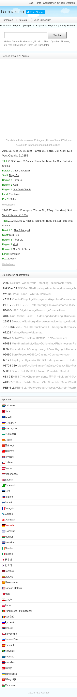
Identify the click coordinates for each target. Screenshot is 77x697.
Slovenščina (11, 639)
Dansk (8, 468)
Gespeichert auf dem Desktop (59, 3)
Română (9, 616)
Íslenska (9, 542)
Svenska (9, 656)
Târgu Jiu (14, 175)
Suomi (8, 502)
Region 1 (18, 25)
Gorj (15, 184)
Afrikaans (10, 405)
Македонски (11, 582)
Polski (8, 605)
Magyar (9, 536)
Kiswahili (10, 651)
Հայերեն (10, 422)
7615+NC (9, 327)
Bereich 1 (24, 20)
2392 (6, 282)
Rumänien (12, 12)
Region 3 (41, 25)
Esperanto (10, 485)
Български (11, 434)
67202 (7, 332)
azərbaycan (11, 428)
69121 (7, 360)
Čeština (9, 462)
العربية (8, 417)
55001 (7, 371)
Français (9, 508)
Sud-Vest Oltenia (22, 189)
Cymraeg (10, 685)
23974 (7, 321)
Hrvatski (9, 456)
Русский (9, 622)
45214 (7, 299)
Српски (9, 628)
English (9, 479)
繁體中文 (9, 451)
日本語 (8, 559)
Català (8, 439)
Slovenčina (11, 633)
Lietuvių (9, 576)
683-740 (8, 376)
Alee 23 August (22, 170)
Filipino (9, 496)
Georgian (10, 519)
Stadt (62, 25)
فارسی (8, 599)
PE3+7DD (9, 304)
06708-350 (10, 365)
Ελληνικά (10, 531)
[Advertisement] (38, 97)
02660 (7, 354)
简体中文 (9, 445)
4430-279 (9, 382)
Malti (7, 593)
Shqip (8, 411)
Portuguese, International (18, 611)
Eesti (7, 491)
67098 (7, 343)
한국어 (8, 565)
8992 (6, 349)
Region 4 (52, 25)
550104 (8, 310)
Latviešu (9, 571)
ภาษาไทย (10, 662)
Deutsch (9, 525)
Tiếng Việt (10, 679)
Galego (9, 514)
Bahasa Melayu (13, 588)
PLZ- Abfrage (37, 12)
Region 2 (29, 25)
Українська (11, 673)
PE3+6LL (8, 387)
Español (9, 645)
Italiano (9, 554)
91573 (7, 338)
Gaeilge (9, 548)
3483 (6, 315)
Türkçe (8, 668)
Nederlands (11, 474)
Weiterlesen (8, 204)
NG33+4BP (10, 288)
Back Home (35, 3)
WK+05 (7, 293)
